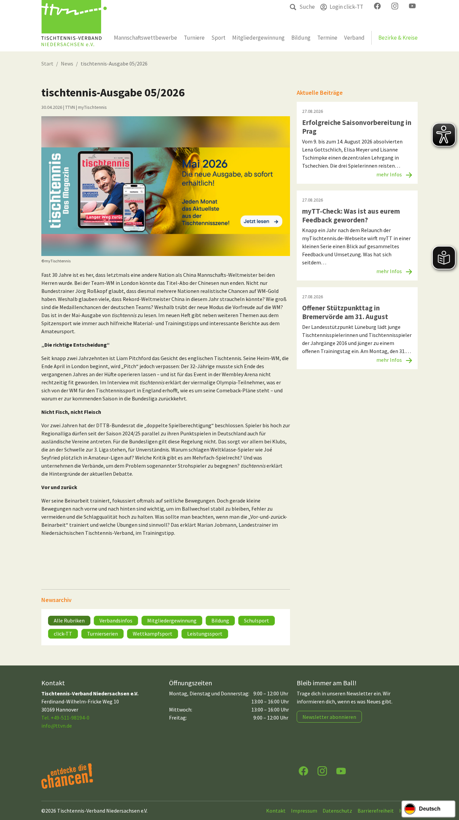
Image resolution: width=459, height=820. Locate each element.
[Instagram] (322, 770)
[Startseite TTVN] (74, 25)
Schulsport (256, 620)
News (67, 63)
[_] (165, 186)
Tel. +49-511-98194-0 (65, 717)
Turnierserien (102, 633)
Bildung (220, 620)
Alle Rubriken (69, 620)
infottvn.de (56, 725)
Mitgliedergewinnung (172, 620)
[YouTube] (341, 770)
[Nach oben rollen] (448, 788)
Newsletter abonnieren (329, 717)
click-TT (63, 633)
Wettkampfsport (152, 633)
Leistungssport (204, 633)
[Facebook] (303, 770)
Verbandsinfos (115, 620)
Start (47, 63)
